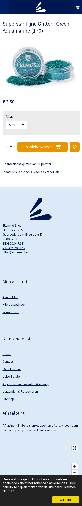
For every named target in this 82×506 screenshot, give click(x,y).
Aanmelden (10, 297)
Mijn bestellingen (14, 304)
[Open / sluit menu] (4, 7)
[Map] (41, 460)
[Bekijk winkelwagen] (77, 7)
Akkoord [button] (65, 499)
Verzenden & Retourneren (20, 391)
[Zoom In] (75, 466)
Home (7, 354)
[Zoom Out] (75, 472)
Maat (9, 117)
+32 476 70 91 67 (14, 248)
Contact (8, 361)
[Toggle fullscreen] (75, 448)
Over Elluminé (12, 369)
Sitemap (8, 399)
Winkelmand (11, 312)
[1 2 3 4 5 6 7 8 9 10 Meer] (9, 147)
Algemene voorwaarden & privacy (26, 384)
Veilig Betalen (12, 376)
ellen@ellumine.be (15, 252)
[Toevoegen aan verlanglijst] (75, 147)
